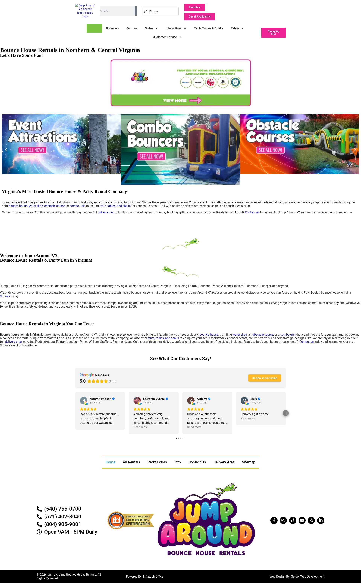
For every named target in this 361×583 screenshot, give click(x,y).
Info (177, 462)
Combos (131, 28)
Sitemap (248, 462)
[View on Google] (83, 400)
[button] (273, 33)
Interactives (174, 28)
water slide (36, 206)
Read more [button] (140, 427)
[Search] (136, 11)
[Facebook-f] (274, 520)
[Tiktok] (292, 520)
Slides (149, 28)
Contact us (252, 212)
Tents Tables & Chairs (208, 28)
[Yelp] (311, 520)
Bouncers (112, 28)
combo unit (77, 206)
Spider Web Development (307, 576)
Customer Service (165, 37)
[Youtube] (302, 520)
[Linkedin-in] (320, 520)
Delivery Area (223, 462)
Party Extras (157, 462)
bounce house (18, 206)
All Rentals (131, 462)
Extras (235, 28)
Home (94, 28)
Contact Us (197, 462)
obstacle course (54, 206)
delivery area (106, 212)
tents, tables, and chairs (115, 206)
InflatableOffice (153, 576)
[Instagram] (283, 520)
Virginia (5, 296)
